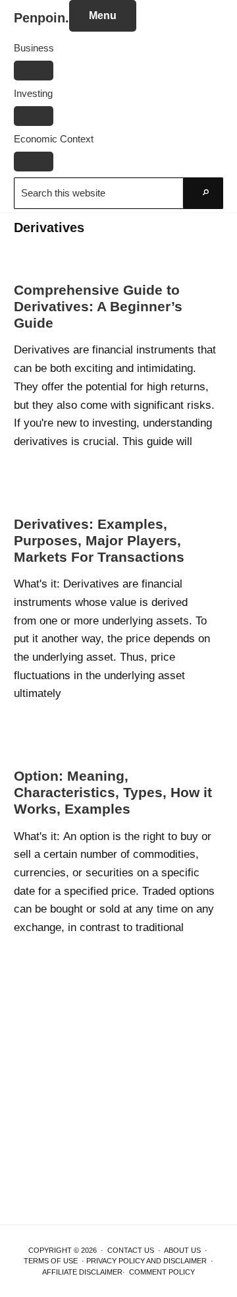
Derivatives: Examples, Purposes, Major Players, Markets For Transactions (99, 540)
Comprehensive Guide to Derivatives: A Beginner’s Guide (98, 306)
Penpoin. (41, 18)
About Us (182, 1250)
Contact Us (130, 1250)
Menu (103, 15)
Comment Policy (162, 1272)
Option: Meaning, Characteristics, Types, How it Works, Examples (113, 792)
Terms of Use (51, 1261)
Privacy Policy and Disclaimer (146, 1261)
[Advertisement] (118, 1100)
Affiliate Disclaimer (82, 1272)
